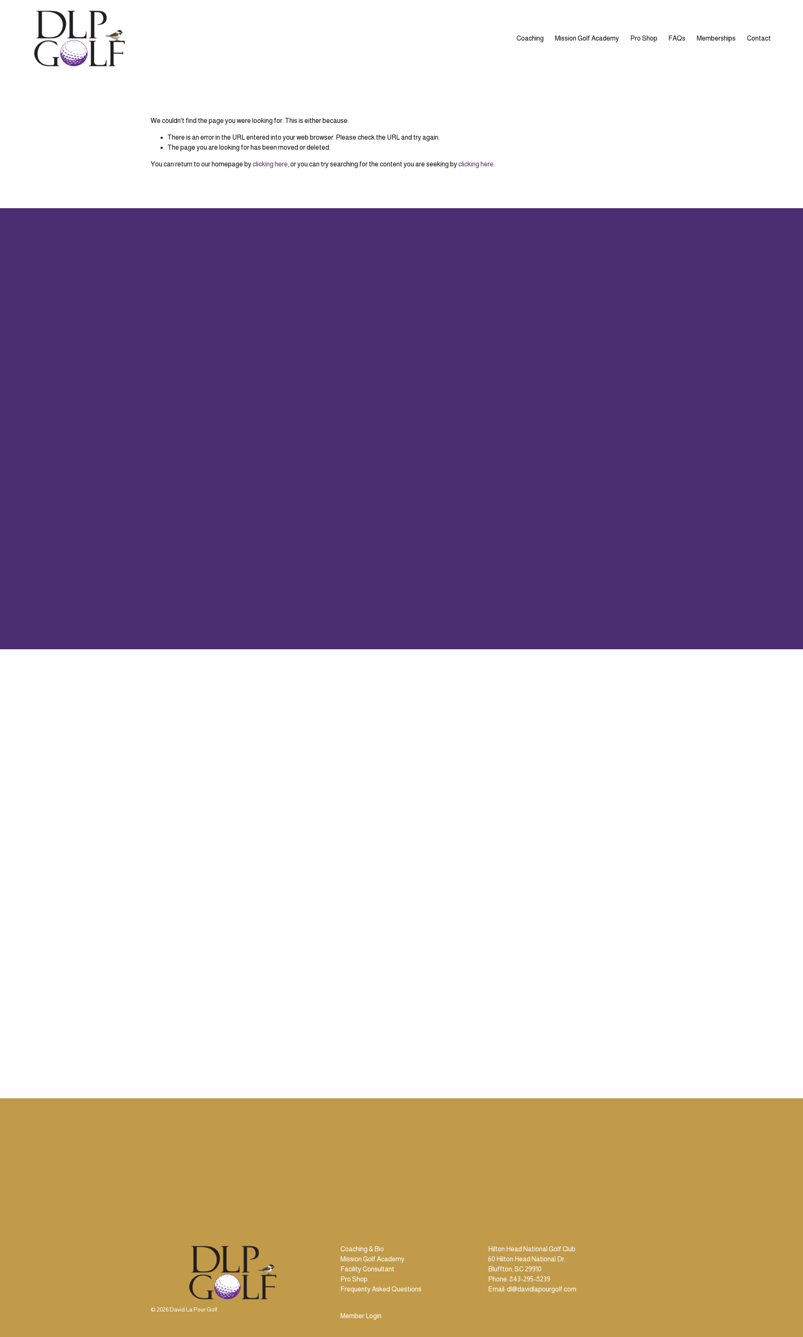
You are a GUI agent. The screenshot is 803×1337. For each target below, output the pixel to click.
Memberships (716, 38)
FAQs (676, 38)
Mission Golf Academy (587, 38)
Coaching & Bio (362, 1249)
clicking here (270, 164)
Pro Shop (643, 38)
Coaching (530, 38)
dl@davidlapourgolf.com (541, 1289)
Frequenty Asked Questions (381, 1289)
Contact (759, 38)
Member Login (360, 1315)
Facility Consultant (367, 1269)
